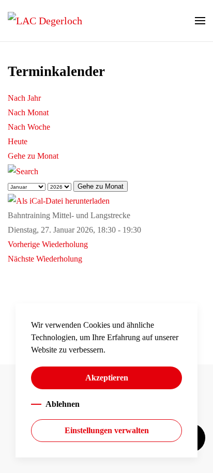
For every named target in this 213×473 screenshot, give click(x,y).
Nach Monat (28, 112)
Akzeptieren (106, 377)
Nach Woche (29, 127)
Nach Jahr (24, 98)
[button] (200, 20)
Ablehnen (62, 404)
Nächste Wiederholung (45, 258)
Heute (17, 141)
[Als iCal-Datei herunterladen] (59, 200)
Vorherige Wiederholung (48, 244)
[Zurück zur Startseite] (45, 20)
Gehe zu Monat (33, 155)
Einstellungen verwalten (107, 430)
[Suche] (23, 170)
